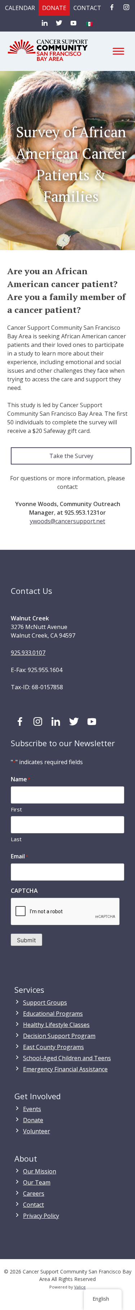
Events (32, 1109)
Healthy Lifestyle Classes (56, 1025)
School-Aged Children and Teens (67, 1058)
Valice (80, 1287)
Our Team (36, 1182)
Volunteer (36, 1131)
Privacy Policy (41, 1216)
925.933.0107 (28, 653)
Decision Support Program (59, 1036)
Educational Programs (53, 1014)
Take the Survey (71, 456)
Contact (87, 8)
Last (16, 839)
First (16, 809)
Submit (26, 940)
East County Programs (53, 1047)
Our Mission (39, 1171)
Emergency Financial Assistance (65, 1069)
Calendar (20, 8)
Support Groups (45, 1002)
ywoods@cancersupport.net (67, 521)
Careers (33, 1193)
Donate (54, 8)
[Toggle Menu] (118, 51)
